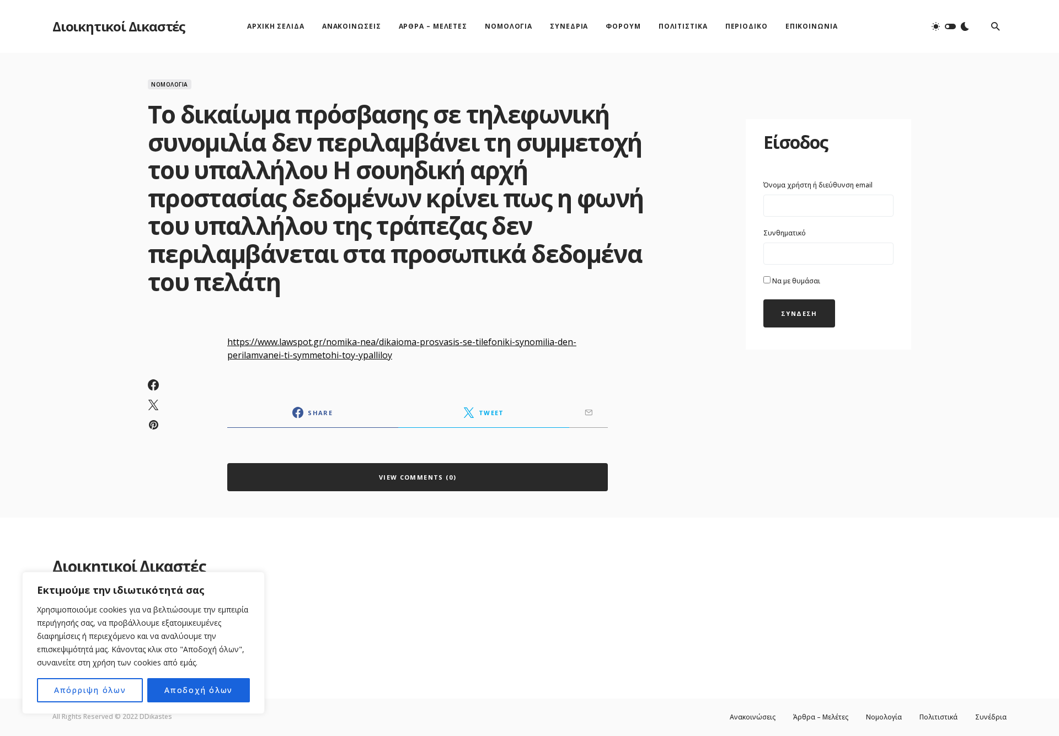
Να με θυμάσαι (795, 281)
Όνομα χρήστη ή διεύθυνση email (818, 185)
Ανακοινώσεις (752, 717)
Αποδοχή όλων (198, 690)
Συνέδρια (991, 717)
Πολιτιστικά (938, 717)
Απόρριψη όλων (90, 690)
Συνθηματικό (784, 233)
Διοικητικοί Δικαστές (118, 26)
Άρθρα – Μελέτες (820, 717)
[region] (143, 643)
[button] (950, 26)
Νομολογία (169, 84)
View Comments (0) (417, 477)
